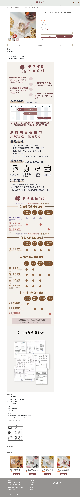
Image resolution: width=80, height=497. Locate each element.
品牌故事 (22, 5)
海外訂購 (50, 5)
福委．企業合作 (62, 5)
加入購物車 (49, 36)
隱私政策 (32, 487)
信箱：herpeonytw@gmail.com (13, 485)
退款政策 (32, 489)
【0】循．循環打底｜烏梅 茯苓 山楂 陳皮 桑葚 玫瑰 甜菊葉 (32, 470)
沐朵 (45, 5)
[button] (38, 24)
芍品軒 (27, 5)
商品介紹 (16, 5)
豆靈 (37, 5)
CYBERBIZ (30, 494)
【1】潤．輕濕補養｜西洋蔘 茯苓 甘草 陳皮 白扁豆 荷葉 (47, 470)
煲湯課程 (32, 5)
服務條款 (32, 484)
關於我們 (32, 482)
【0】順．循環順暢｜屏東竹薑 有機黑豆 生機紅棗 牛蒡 (16, 470)
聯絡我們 (55, 5)
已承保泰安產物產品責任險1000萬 (36, 485)
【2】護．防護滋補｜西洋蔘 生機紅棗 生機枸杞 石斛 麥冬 (63, 470)
